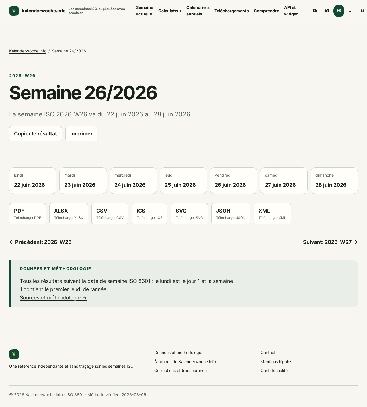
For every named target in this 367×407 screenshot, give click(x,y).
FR (339, 11)
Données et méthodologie (178, 352)
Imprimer (81, 134)
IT (351, 11)
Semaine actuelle (144, 10)
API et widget (291, 10)
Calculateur (169, 10)
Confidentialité (274, 370)
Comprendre (266, 10)
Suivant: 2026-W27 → (330, 242)
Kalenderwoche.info (27, 50)
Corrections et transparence (180, 370)
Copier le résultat (35, 134)
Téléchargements (231, 10)
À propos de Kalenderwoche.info (185, 361)
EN (327, 11)
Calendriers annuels (198, 10)
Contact (268, 352)
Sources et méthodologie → (53, 298)
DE (315, 11)
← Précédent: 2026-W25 (40, 242)
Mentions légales (276, 361)
